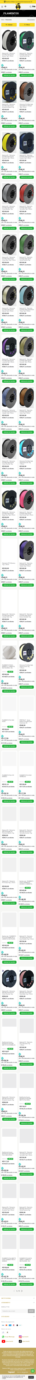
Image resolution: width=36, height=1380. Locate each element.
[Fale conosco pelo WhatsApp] (33, 1371)
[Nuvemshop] (22, 1373)
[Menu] (2, 6)
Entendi (31, 1377)
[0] (33, 6)
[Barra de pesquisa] (30, 6)
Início (2, 19)
